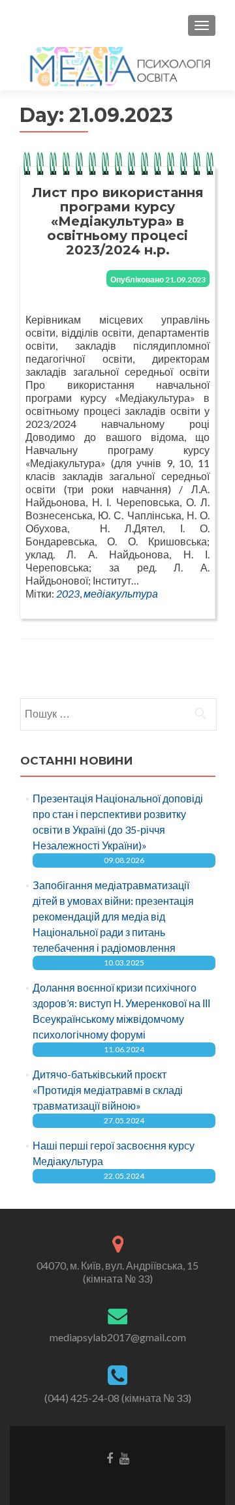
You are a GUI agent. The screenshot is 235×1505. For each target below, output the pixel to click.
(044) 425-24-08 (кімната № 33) (117, 1397)
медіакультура (121, 593)
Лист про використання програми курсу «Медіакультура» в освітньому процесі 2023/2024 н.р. (118, 221)
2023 (68, 593)
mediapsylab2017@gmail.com (118, 1337)
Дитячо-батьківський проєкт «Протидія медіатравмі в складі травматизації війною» (108, 1090)
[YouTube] (124, 1457)
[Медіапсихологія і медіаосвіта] (117, 66)
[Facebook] (109, 1457)
